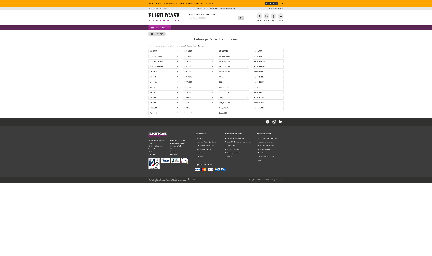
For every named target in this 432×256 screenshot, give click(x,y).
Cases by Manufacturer (265, 142)
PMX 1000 (188, 87)
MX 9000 (153, 103)
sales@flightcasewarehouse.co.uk (222, 8)
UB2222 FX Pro (224, 66)
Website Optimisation (167, 181)
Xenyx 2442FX (259, 92)
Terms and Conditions (155, 179)
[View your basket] (281, 16)
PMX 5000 (188, 97)
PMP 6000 (188, 82)
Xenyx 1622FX (259, 77)
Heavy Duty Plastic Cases (266, 156)
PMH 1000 (153, 113)
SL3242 (187, 108)
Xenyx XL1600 (259, 97)
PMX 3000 (188, 92)
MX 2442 (153, 77)
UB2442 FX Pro (224, 72)
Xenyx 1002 (258, 56)
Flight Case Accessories (266, 145)
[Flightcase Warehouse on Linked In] (281, 122)
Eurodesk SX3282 (156, 66)
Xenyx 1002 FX (259, 61)
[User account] (259, 16)
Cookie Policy (190, 179)
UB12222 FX (223, 51)
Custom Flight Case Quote (205, 145)
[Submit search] (241, 18)
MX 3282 (153, 92)
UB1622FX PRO (225, 56)
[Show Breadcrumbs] (151, 34)
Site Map (200, 156)
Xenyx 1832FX (259, 82)
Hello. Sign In (273, 8)
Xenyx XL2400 (259, 103)
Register (281, 8)
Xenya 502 (223, 113)
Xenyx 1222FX (259, 72)
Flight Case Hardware (265, 149)
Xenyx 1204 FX (259, 66)
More (259, 160)
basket (281, 20)
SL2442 (187, 103)
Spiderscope (181, 181)
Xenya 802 (258, 51)
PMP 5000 (188, 77)
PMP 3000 (188, 66)
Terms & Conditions (233, 149)
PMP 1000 (188, 61)
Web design (152, 181)
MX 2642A (153, 82)
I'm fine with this (271, 3)
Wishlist (199, 153)
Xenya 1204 (223, 108)
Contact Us (231, 145)
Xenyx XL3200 (259, 108)
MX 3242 (153, 87)
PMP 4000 (188, 72)
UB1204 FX (188, 113)
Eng (266, 16)
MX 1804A (153, 72)
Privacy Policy (174, 179)
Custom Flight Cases (204, 149)
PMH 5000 (188, 56)
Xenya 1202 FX (224, 103)
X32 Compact (224, 87)
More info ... (210, 3)
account (259, 20)
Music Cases (262, 153)
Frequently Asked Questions (206, 142)
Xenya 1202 (223, 97)
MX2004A (153, 108)
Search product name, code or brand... (202, 14)
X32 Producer (224, 92)
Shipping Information (234, 153)
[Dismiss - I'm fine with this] (282, 3)
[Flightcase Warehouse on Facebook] (268, 122)
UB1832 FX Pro (224, 61)
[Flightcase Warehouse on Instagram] (274, 122)
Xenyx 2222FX (259, 87)
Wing (221, 77)
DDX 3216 (153, 51)
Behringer (160, 34)
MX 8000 (153, 97)
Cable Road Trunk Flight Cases (268, 138)
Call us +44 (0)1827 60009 (235, 138)
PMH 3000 (188, 51)
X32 (220, 82)
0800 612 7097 (202, 8)
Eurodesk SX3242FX (157, 61)
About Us (200, 138)
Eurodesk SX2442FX (157, 56)
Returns (229, 156)
